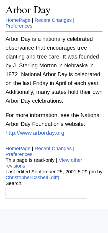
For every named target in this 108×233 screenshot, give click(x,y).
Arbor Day (28, 9)
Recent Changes (53, 20)
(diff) (54, 177)
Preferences (19, 26)
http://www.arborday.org (35, 133)
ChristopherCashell (27, 177)
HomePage (18, 20)
